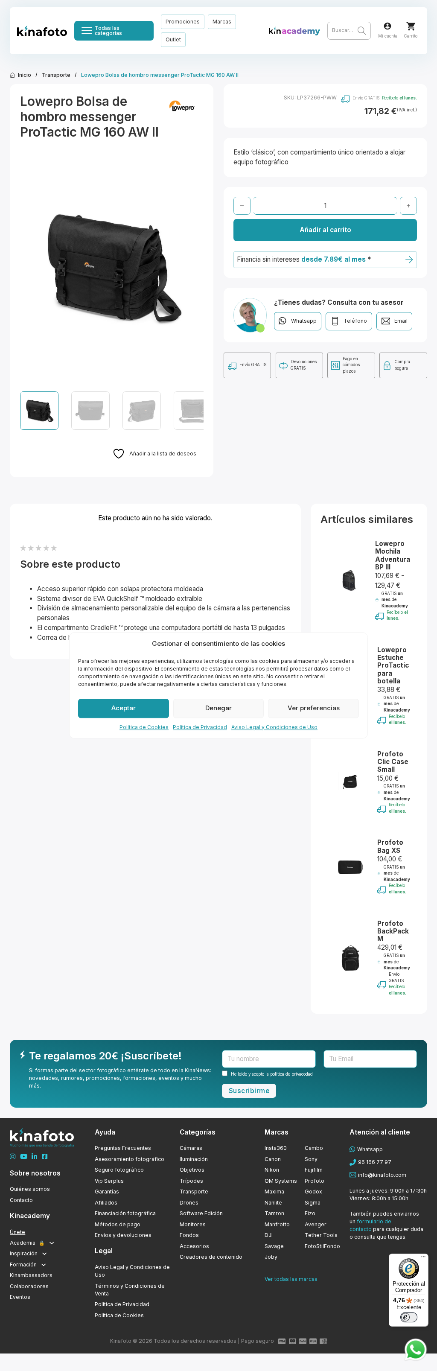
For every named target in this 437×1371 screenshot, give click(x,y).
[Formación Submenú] (43, 1264)
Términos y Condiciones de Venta (130, 1290)
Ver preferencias (314, 708)
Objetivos (192, 1170)
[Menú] (423, 1259)
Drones (189, 1202)
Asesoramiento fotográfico (129, 1159)
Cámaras (191, 1148)
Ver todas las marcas (291, 1279)
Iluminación (194, 1159)
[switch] (408, 1317)
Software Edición (201, 1213)
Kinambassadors (31, 1275)
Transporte (56, 75)
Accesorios (194, 1246)
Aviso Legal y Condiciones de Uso (274, 727)
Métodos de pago (117, 1224)
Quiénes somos (30, 1189)
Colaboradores (29, 1286)
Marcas (222, 21)
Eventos (20, 1297)
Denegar (218, 708)
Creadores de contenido (211, 1257)
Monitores (193, 1224)
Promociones (183, 21)
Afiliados (106, 1202)
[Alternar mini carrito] (410, 26)
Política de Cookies (144, 727)
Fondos (189, 1235)
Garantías (107, 1191)
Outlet (173, 39)
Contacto (21, 1200)
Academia (27, 1243)
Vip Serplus (109, 1181)
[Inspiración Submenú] (44, 1253)
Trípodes (191, 1181)
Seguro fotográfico (119, 1170)
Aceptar (123, 708)
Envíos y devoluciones (123, 1235)
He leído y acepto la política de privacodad (272, 1074)
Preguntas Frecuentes (123, 1148)
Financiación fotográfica (125, 1213)
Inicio (24, 75)
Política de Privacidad (200, 727)
